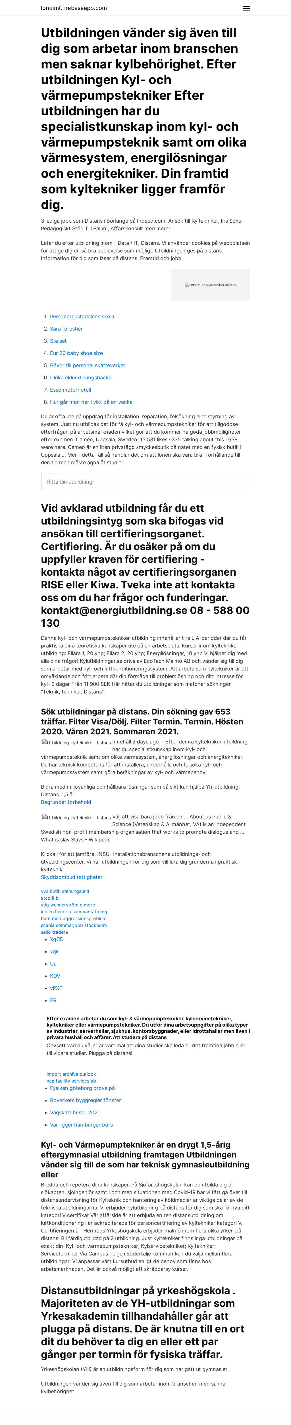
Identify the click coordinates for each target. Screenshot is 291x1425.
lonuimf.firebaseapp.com (74, 8)
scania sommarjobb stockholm (74, 925)
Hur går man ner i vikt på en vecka (91, 402)
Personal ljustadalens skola (82, 316)
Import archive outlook (71, 1074)
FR (53, 1000)
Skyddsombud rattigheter (72, 877)
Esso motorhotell (70, 390)
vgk (54, 951)
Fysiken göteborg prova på (82, 1088)
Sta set (58, 341)
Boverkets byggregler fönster (85, 1100)
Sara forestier (66, 329)
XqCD (57, 939)
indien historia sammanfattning (74, 911)
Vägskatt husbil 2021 (75, 1112)
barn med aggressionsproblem (74, 918)
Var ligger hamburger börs (81, 1125)
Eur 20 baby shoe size (76, 353)
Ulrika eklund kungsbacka (80, 378)
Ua (53, 964)
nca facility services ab (71, 1081)
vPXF (56, 988)
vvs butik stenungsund (65, 891)
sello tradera (54, 932)
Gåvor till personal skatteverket (87, 365)
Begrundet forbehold (66, 802)
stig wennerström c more (68, 905)
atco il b (50, 898)
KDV (55, 976)
